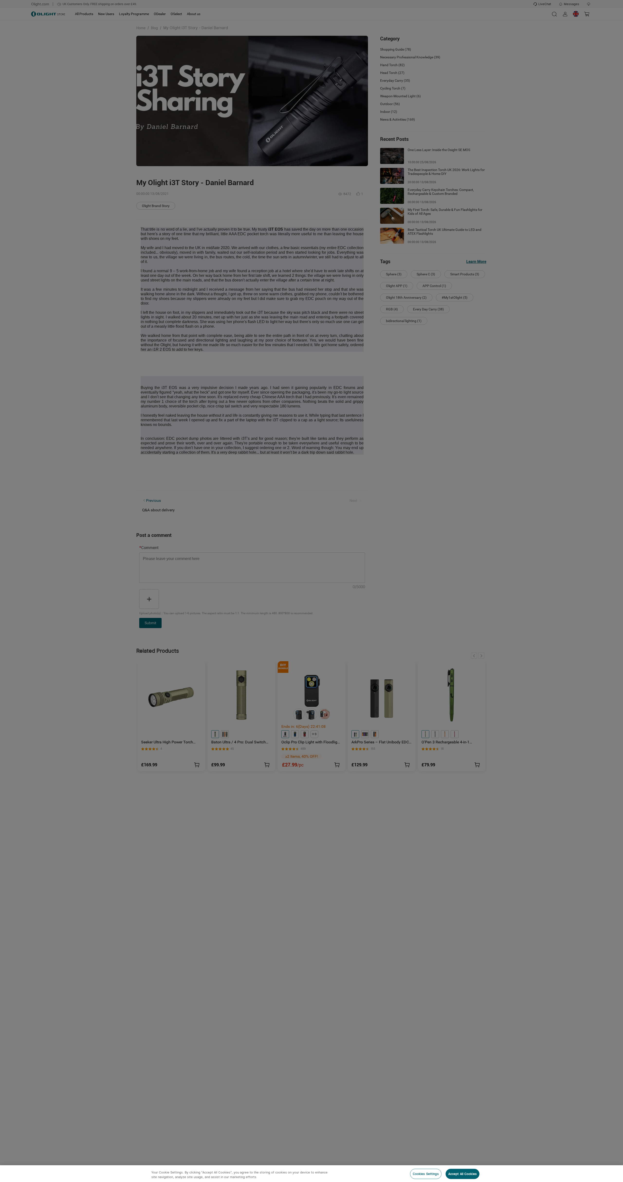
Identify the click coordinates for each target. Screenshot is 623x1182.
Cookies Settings (426, 1174)
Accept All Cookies (462, 1174)
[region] (311, 1173)
